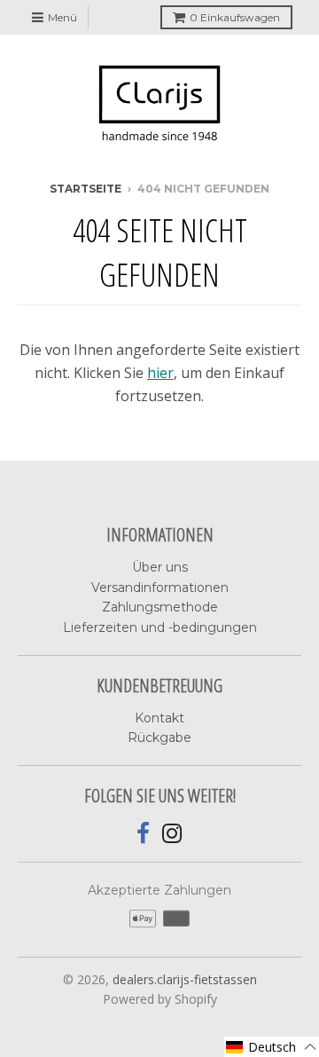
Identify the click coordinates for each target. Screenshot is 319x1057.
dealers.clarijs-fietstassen (185, 979)
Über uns (160, 567)
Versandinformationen (160, 588)
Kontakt (159, 718)
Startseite (85, 188)
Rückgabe (159, 737)
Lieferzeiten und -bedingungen (160, 627)
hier (160, 373)
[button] (271, 1047)
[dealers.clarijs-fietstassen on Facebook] (143, 833)
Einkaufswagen (235, 17)
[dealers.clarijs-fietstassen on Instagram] (172, 833)
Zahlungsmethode (160, 607)
